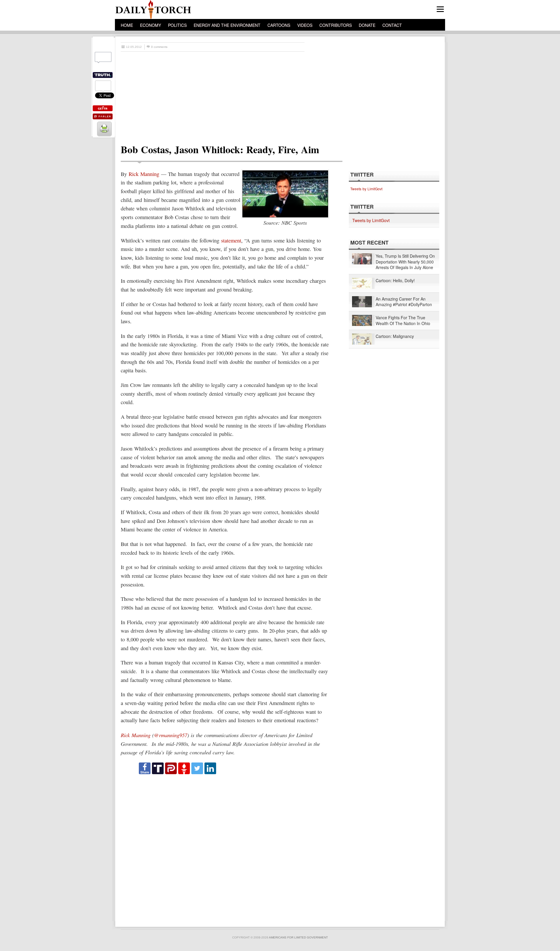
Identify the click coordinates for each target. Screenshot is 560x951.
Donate (367, 25)
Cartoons (278, 25)
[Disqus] (226, 848)
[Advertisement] (283, 95)
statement (231, 240)
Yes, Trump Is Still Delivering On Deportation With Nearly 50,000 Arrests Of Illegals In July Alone (405, 261)
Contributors (335, 25)
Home (127, 25)
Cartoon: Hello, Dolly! (395, 280)
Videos (304, 25)
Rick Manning (144, 173)
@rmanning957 (170, 735)
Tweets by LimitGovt (366, 188)
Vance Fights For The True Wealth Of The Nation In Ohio (403, 320)
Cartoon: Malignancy (395, 336)
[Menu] (440, 9)
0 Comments (159, 46)
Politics (177, 25)
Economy (150, 25)
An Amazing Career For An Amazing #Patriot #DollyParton (404, 302)
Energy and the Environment (227, 25)
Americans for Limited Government (298, 937)
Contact (392, 25)
